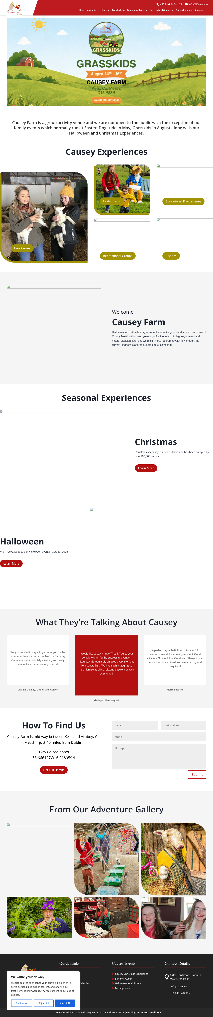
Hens (104, 10)
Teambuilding (118, 10)
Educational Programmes (183, 201)
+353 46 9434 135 (180, 993)
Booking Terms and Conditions (143, 1012)
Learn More (146, 468)
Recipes (171, 256)
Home (82, 10)
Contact (199, 10)
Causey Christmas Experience (131, 973)
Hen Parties (22, 248)
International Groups (160, 10)
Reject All (43, 1003)
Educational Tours (135, 10)
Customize (22, 1003)
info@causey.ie (179, 986)
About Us (91, 10)
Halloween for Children (128, 983)
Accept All (65, 1003)
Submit (197, 774)
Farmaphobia (122, 988)
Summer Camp (123, 978)
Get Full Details (53, 770)
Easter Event (111, 201)
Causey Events (183, 10)
